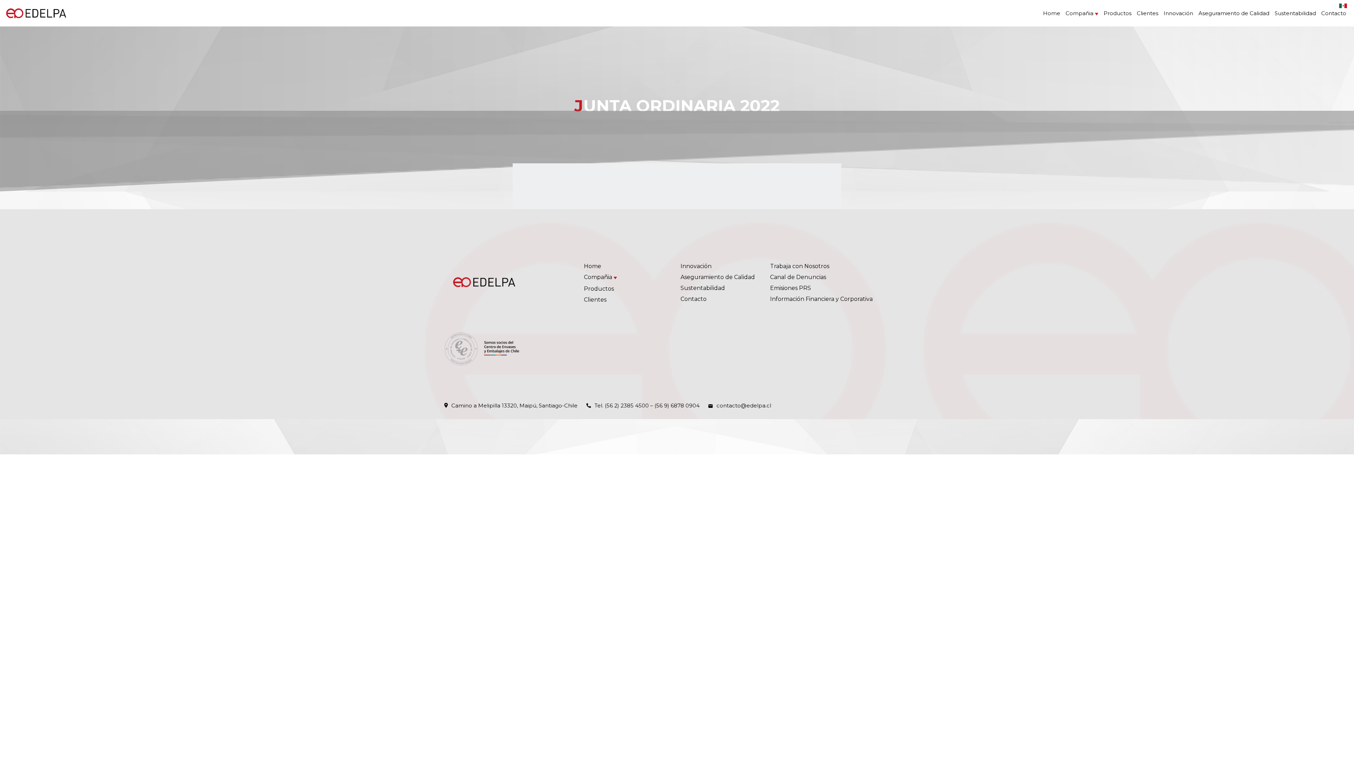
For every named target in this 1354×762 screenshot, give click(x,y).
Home (1051, 13)
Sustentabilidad (1295, 13)
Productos (1118, 13)
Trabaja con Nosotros (799, 266)
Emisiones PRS (790, 288)
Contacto (1333, 13)
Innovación (1178, 13)
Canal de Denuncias (798, 277)
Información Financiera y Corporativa (821, 299)
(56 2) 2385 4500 (627, 405)
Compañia (1079, 13)
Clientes (1147, 13)
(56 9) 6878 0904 (677, 405)
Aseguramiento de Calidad (1234, 13)
